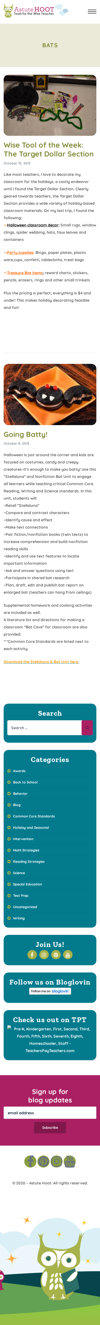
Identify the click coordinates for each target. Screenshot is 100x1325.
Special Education (27, 884)
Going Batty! (26, 434)
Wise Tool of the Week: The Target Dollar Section (49, 149)
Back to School (25, 782)
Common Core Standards (34, 816)
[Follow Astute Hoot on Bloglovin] (50, 993)
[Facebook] (30, 1161)
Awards (19, 771)
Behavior (20, 793)
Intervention (23, 839)
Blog (17, 805)
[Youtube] (70, 1161)
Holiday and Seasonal (31, 827)
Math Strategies (26, 850)
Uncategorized (25, 907)
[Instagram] (56, 1161)
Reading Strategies (29, 861)
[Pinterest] (43, 1161)
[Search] (87, 727)
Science (19, 873)
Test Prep (20, 895)
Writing (19, 918)
